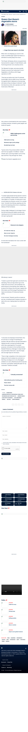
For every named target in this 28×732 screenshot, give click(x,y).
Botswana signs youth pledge (11, 142)
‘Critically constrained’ (17, 374)
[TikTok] (24, 648)
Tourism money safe (9, 385)
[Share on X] (4, 28)
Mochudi (9, 399)
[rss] (20, 504)
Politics (3, 641)
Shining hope (12, 611)
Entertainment (19, 637)
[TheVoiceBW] (5, 11)
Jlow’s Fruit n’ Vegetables (7, 397)
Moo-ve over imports (9, 233)
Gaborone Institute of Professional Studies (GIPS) (12, 394)
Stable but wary (12, 604)
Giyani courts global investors (16, 631)
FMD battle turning (9, 139)
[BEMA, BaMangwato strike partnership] (6, 134)
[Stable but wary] (4, 605)
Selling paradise (12, 618)
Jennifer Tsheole (21, 396)
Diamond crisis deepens (17, 225)
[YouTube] (19, 648)
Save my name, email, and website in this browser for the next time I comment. (14, 443)
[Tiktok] (7, 504)
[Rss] (26, 648)
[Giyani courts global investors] (4, 632)
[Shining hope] (4, 611)
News (8, 637)
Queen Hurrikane (15, 399)
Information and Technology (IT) (9, 396)
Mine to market (12, 625)
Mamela (3, 399)
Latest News (13, 637)
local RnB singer (17, 397)
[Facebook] (7, 495)
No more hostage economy (11, 235)
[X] (20, 495)
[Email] (6, 28)
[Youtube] (20, 500)
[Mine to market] (4, 625)
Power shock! (7, 382)
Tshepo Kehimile (10, 24)
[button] (18, 11)
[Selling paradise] (4, 618)
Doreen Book (9, 392)
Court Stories (23, 639)
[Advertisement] (14, 105)
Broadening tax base (9, 145)
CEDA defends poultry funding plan (13, 380)
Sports (18, 639)
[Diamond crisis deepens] (6, 225)
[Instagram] (7, 500)
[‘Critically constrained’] (6, 374)
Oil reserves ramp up (9, 230)
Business (3, 16)
